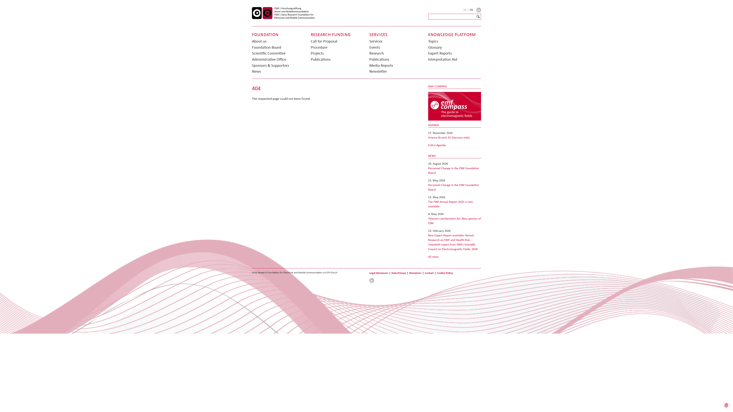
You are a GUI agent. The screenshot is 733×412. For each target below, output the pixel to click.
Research (376, 53)
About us (259, 41)
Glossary (435, 47)
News (256, 71)
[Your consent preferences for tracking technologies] (726, 405)
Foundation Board (266, 47)
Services (375, 41)
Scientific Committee (269, 53)
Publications (321, 59)
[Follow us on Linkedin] (478, 10)
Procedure (319, 47)
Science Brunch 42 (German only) (449, 137)
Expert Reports (440, 53)
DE (465, 9)
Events (374, 47)
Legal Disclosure (378, 273)
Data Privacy (399, 273)
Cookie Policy (445, 273)
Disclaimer (415, 273)
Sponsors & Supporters (270, 65)
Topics (433, 41)
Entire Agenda (437, 145)
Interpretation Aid (442, 59)
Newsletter (378, 71)
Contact (429, 273)
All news (433, 256)
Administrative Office (269, 59)
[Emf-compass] (454, 106)
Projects (317, 53)
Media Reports (381, 65)
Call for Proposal (324, 41)
